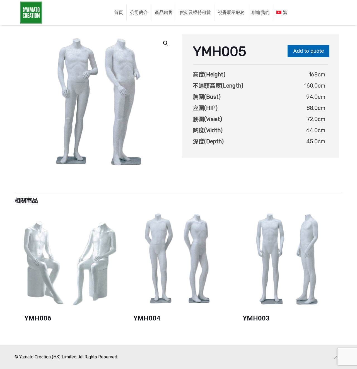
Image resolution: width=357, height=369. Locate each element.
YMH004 (146, 318)
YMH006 (37, 318)
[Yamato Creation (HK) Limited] (31, 12)
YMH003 (256, 318)
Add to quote (308, 51)
